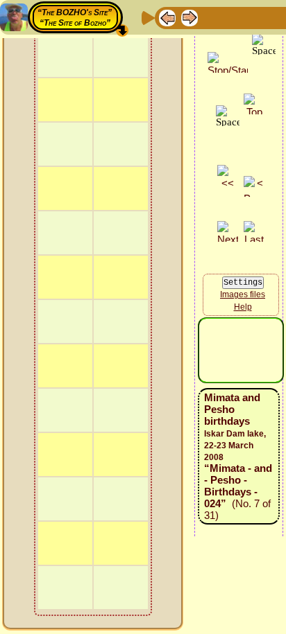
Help (243, 307)
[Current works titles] (256, 17)
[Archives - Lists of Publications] (211, 17)
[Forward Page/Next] (189, 17)
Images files (242, 294)
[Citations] (234, 17)
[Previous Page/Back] (167, 17)
